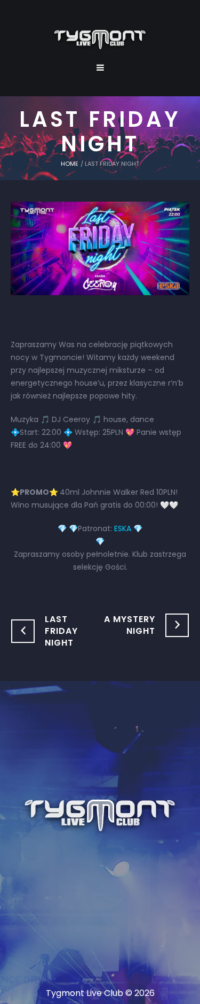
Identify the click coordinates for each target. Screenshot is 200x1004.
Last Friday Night (61, 631)
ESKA (122, 528)
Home (69, 163)
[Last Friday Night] (100, 247)
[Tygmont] (100, 816)
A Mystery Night (129, 625)
